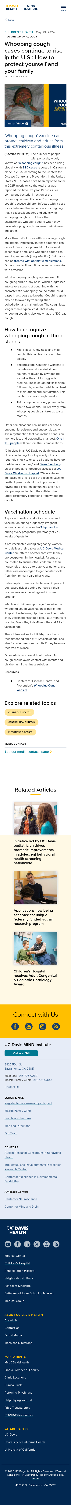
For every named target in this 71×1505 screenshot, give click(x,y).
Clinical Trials (13, 1385)
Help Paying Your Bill (19, 1400)
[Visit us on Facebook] (16, 1244)
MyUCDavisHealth (17, 1362)
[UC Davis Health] (18, 1230)
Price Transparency (17, 1407)
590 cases (30, 167)
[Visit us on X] (35, 1244)
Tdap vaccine (49, 527)
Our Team (11, 1133)
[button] (35, 105)
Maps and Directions (18, 1343)
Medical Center (15, 1256)
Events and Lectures (18, 1118)
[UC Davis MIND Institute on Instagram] (42, 1026)
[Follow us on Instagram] (45, 1244)
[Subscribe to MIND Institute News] (56, 1026)
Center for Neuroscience (21, 1199)
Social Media (13, 1335)
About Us (11, 1320)
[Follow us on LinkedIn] (25, 1244)
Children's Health (19, 32)
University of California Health (25, 1442)
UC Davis (11, 1434)
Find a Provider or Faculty (22, 1370)
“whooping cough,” (30, 163)
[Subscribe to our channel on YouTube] (29, 1026)
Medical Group (14, 1301)
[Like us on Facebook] (15, 1026)
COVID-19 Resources (19, 1415)
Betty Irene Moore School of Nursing (29, 1293)
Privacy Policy (30, 1475)
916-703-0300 (42, 1080)
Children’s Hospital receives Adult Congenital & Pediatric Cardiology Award (35, 977)
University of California (20, 1449)
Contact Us (12, 1087)
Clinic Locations (15, 1377)
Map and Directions (17, 1126)
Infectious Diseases (20, 732)
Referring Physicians (18, 1392)
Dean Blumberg (50, 464)
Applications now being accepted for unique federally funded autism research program (33, 917)
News (11, 20)
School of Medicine (18, 1286)
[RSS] (54, 1244)
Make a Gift (21, 1053)
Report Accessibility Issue (48, 1476)
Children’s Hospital (17, 1263)
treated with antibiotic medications (37, 261)
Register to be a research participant (28, 1103)
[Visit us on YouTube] (8, 1244)
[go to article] (35, 818)
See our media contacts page (27, 751)
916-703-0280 (28, 1076)
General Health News (21, 722)
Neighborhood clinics (19, 1278)
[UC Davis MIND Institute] (21, 7)
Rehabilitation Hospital (20, 1271)
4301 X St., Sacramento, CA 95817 (35, 1485)
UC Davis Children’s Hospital (33, 470)
